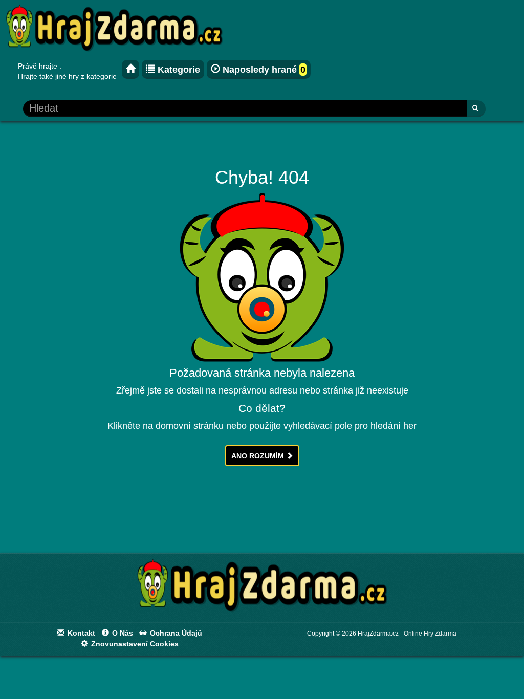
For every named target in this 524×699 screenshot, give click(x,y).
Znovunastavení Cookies (134, 644)
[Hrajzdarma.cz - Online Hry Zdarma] (130, 69)
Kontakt (80, 633)
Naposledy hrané (262, 69)
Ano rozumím (258, 456)
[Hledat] (476, 108)
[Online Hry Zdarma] (262, 589)
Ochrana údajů (175, 633)
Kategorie (177, 69)
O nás (121, 633)
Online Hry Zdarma (430, 633)
